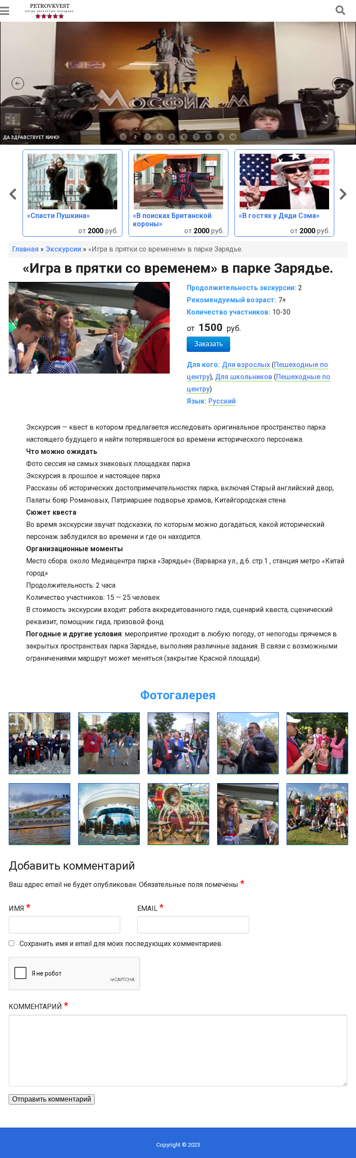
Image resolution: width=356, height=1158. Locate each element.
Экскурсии (63, 249)
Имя (19, 908)
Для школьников (243, 377)
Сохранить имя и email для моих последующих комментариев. (121, 944)
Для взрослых (246, 365)
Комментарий (38, 1006)
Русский (222, 401)
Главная (25, 249)
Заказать (208, 343)
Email (150, 908)
